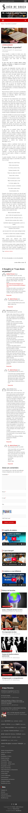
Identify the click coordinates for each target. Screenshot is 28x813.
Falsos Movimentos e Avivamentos (9, 769)
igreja (2, 734)
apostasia (7, 721)
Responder (9, 295)
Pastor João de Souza (17, 807)
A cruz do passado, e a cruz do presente (13, 258)
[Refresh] (3, 514)
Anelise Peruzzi (10, 274)
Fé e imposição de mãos (9, 632)
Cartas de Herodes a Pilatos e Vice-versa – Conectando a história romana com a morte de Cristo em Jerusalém (12, 702)
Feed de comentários (6, 796)
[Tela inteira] (24, 544)
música (11, 251)
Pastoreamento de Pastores (8, 779)
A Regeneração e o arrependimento (12, 678)
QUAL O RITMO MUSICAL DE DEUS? (16, 712)
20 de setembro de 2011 (7, 611)
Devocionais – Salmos (6, 762)
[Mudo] (21, 544)
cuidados (3, 724)
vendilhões (3, 746)
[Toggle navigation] (3, 20)
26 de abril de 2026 (5, 697)
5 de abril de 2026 (5, 709)
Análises (3, 754)
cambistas (16, 721)
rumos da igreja (6, 743)
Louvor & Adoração (7, 45)
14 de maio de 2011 (6, 633)
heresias (6, 730)
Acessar (3, 792)
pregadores (4, 740)
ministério (14, 737)
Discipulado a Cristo (5, 766)
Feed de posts (4, 794)
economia (13, 724)
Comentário (5, 474)
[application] (14, 538)
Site (3, 504)
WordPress (18, 810)
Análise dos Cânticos (6, 752)
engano (18, 724)
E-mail (4, 498)
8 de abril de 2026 (5, 705)
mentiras (23, 734)
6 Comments (5, 51)
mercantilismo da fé (6, 737)
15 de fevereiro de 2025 (12, 714)
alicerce (2, 721)
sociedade (14, 743)
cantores (7, 251)
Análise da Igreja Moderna (7, 750)
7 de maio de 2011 (6, 680)
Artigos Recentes (8, 688)
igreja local (7, 734)
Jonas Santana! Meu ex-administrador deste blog (13, 708)
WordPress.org (4, 798)
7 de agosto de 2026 (5, 692)
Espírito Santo (22, 724)
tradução (20, 743)
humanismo (21, 730)
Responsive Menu (25, 1)
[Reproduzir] (4, 544)
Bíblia (12, 721)
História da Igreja (5, 771)
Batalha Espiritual (5, 758)
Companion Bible (5, 760)
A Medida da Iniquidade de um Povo (10, 691)
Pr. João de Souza (17, 50)
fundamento (23, 727)
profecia (9, 740)
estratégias (2, 727)
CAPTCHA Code (6, 518)
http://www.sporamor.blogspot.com (14, 283)
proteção (15, 740)
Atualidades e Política (6, 756)
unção (25, 743)
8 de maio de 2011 (6, 657)
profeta (12, 740)
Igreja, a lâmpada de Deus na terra (12, 610)
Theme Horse (16, 808)
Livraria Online (4, 773)
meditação (18, 734)
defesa (8, 724)
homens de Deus (14, 730)
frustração (19, 727)
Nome (4, 491)
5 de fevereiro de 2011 (7, 50)
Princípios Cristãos (5, 781)
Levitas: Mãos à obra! (19, 262)
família (16, 727)
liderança (13, 734)
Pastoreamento (4, 777)
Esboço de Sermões (8, 590)
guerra (2, 730)
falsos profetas (9, 727)
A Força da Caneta (5, 695)
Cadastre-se (4, 790)
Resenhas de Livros (5, 783)
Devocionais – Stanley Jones (8, 764)
